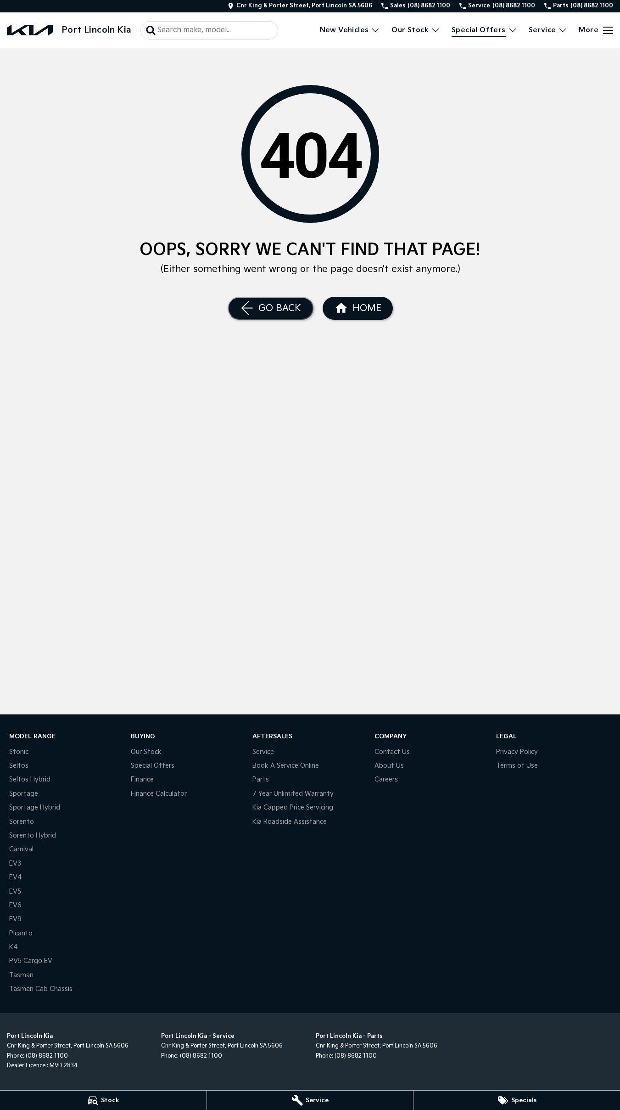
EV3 (15, 863)
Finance (142, 779)
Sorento (21, 822)
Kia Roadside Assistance (289, 822)
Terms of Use (517, 766)
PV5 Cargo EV (30, 961)
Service (542, 30)
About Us (389, 766)
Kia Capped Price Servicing (292, 807)
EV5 (15, 891)
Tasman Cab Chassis (41, 989)
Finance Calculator (159, 794)
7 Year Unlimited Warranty (293, 794)
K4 (13, 947)
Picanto (21, 933)
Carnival (21, 849)
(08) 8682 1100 (47, 1056)
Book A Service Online (285, 766)
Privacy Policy (517, 752)
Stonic (18, 752)
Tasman (21, 975)
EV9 (15, 919)
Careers (386, 779)
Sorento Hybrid (32, 835)
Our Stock (410, 30)
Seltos (18, 766)
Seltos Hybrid (29, 779)
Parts (260, 779)
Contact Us (392, 752)
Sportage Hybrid (34, 807)
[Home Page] (30, 30)
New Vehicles (344, 30)
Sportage (23, 794)
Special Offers (479, 30)
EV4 (15, 877)
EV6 (15, 905)
